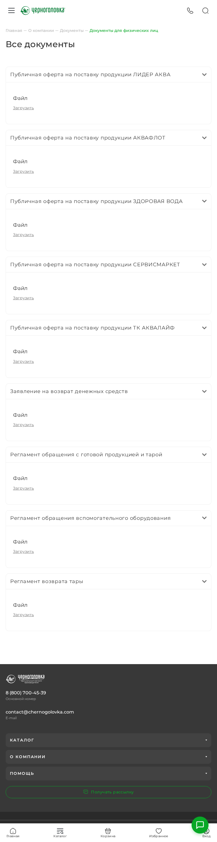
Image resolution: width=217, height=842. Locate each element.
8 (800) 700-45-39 (26, 692)
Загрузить (23, 107)
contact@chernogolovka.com (40, 712)
